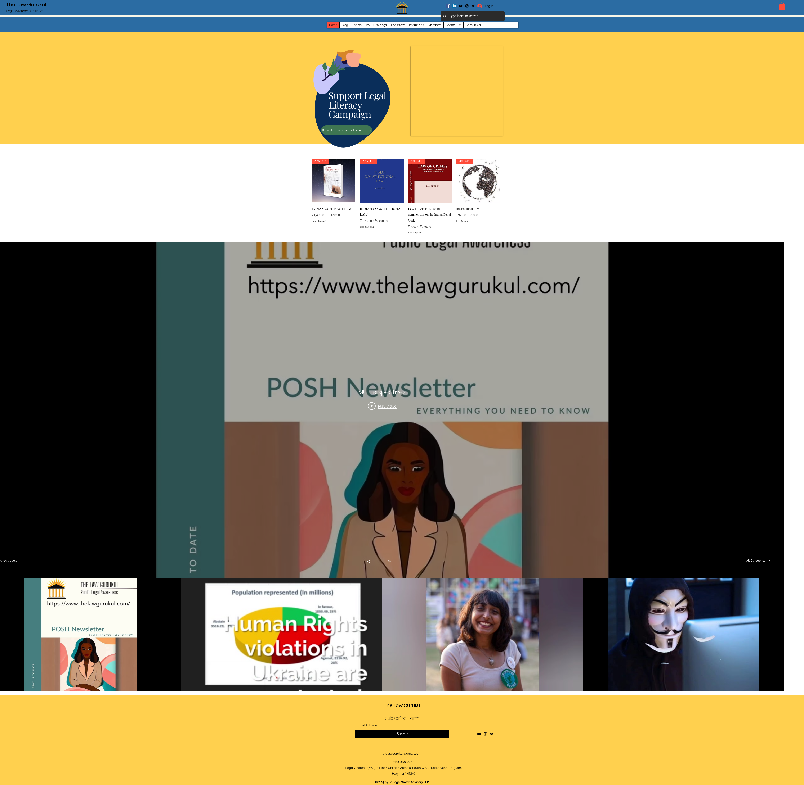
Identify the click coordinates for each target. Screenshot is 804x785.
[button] (782, 6)
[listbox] (758, 560)
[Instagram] (467, 6)
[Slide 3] (364, 139)
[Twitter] (492, 734)
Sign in (392, 561)
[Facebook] (448, 6)
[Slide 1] (358, 140)
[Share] (370, 561)
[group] (406, 202)
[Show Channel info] (379, 561)
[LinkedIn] (454, 6)
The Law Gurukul (26, 4)
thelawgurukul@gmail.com (402, 753)
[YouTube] (461, 6)
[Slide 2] (361, 139)
